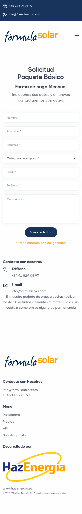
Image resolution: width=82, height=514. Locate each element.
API (5, 428)
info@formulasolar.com (24, 14)
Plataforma (11, 415)
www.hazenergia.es (17, 488)
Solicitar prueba (15, 435)
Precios (8, 421)
